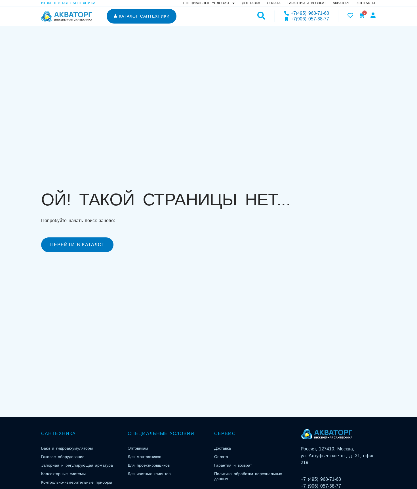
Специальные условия (206, 3)
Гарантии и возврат (306, 3)
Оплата (274, 3)
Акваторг (341, 3)
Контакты (366, 3)
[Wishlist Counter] (350, 15)
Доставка (251, 3)
